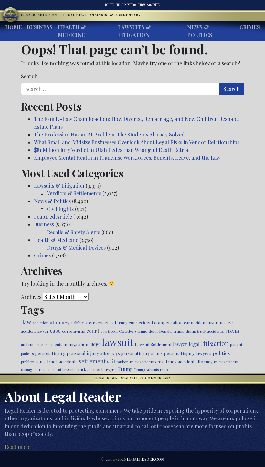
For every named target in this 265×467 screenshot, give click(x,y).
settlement (92, 360)
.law (26, 322)
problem (27, 361)
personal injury (50, 353)
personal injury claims (142, 353)
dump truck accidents (205, 331)
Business (40, 27)
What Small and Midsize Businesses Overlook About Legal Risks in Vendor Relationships (136, 142)
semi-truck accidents (57, 361)
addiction (40, 322)
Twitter (149, 5)
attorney (59, 322)
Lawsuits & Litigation (134, 31)
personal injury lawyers (187, 353)
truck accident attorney (189, 361)
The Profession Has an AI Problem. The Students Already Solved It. (112, 134)
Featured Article (53, 216)
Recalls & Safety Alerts (73, 232)
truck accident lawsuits (56, 369)
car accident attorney (108, 322)
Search (29, 76)
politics (221, 353)
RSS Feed (109, 5)
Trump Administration (152, 369)
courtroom (109, 331)
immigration (76, 344)
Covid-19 (127, 331)
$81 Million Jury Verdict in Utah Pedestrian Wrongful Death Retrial (112, 150)
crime (142, 331)
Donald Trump (172, 331)
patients (27, 353)
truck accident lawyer (96, 369)
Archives (31, 296)
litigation (215, 343)
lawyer (180, 344)
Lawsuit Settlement (153, 344)
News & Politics (199, 31)
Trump (125, 369)
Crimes (249, 27)
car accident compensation (156, 322)
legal (194, 344)
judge (95, 344)
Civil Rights (60, 208)
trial (161, 361)
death (153, 331)
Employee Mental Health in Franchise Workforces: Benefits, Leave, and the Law (127, 157)
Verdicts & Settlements (74, 193)
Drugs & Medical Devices (76, 247)
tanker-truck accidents (136, 361)
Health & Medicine (72, 31)
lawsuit (117, 342)
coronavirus (73, 331)
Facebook (126, 5)
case (55, 330)
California (79, 322)
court (92, 330)
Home (13, 27)
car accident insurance (205, 322)
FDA (229, 331)
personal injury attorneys (93, 353)
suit (111, 361)
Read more (17, 446)
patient (236, 344)
